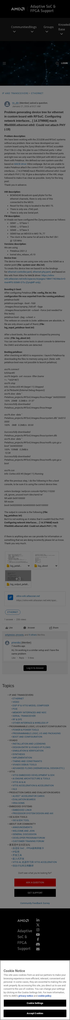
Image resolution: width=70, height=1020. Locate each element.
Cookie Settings (35, 1003)
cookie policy (44, 995)
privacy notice (25, 995)
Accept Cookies (35, 1013)
